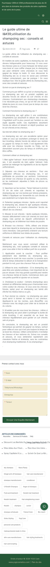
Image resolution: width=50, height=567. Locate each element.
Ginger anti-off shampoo (12, 474)
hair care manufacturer (35, 474)
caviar (28, 506)
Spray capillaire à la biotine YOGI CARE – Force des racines (14, 453)
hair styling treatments (35, 537)
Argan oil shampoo (29, 487)
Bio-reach (41, 512)
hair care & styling (10, 544)
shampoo (17, 506)
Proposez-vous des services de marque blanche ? (38, 443)
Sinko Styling (8, 518)
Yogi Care (22, 518)
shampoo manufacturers (12, 480)
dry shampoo (8, 468)
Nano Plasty (23, 468)
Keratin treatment (10, 499)
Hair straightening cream (30, 499)
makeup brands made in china (14, 531)
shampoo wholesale (11, 512)
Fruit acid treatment (11, 493)
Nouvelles (6, 436)
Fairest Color (28, 512)
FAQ (31, 436)
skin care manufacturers (12, 537)
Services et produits (20, 436)
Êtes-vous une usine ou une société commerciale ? (38, 448)
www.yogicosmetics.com (19, 562)
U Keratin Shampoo (11, 487)
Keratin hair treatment (31, 493)
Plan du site (36, 562)
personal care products (12, 525)
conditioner (31, 480)
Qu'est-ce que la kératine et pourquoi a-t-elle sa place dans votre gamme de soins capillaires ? (38, 453)
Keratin (6, 506)
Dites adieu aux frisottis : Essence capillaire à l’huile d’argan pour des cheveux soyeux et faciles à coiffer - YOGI (14, 448)
